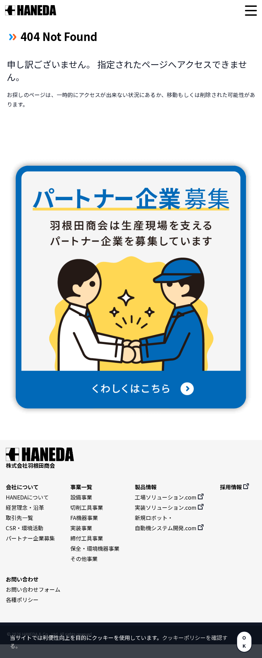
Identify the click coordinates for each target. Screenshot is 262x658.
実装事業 (81, 528)
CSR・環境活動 (24, 528)
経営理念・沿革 (25, 507)
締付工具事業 (86, 538)
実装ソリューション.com (166, 507)
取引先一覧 (19, 517)
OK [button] (244, 641)
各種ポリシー (22, 599)
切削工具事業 (86, 507)
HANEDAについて (27, 497)
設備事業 (81, 497)
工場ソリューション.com (166, 497)
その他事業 (84, 558)
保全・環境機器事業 (94, 548)
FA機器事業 (84, 517)
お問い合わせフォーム (33, 589)
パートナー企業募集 (30, 538)
